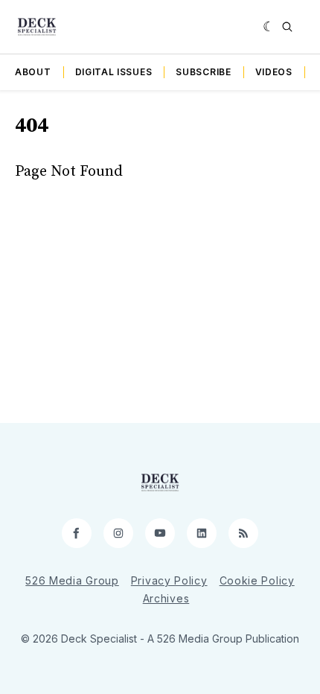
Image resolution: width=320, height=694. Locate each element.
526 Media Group (72, 580)
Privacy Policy (169, 580)
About (33, 71)
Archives (166, 598)
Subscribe (203, 71)
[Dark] (269, 26)
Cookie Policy (257, 580)
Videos (273, 71)
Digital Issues (114, 71)
